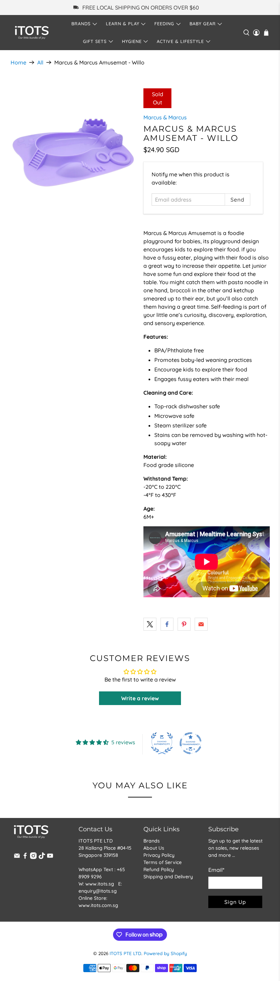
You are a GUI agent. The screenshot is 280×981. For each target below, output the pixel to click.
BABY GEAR (203, 23)
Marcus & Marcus (165, 117)
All (40, 62)
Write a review (140, 698)
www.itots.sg (99, 884)
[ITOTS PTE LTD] (32, 33)
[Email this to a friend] (201, 624)
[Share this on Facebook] (166, 624)
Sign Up (235, 901)
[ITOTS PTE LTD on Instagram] (33, 857)
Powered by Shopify (165, 953)
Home (18, 62)
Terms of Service (162, 862)
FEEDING (164, 23)
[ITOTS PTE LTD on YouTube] (50, 857)
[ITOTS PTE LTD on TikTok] (42, 857)
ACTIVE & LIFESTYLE (180, 41)
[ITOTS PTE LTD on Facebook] (25, 857)
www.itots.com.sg (98, 905)
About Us (153, 848)
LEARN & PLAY (122, 23)
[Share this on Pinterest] (184, 624)
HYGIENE (132, 41)
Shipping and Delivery (168, 877)
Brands (151, 841)
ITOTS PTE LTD (125, 953)
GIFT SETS (95, 41)
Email (216, 869)
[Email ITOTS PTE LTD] (17, 857)
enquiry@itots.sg (98, 891)
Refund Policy (158, 869)
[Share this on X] (149, 624)
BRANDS (80, 23)
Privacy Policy (158, 855)
